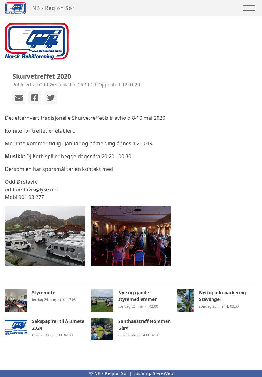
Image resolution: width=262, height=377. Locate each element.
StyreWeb (163, 373)
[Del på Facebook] (34, 97)
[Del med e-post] (18, 97)
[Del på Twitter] (50, 97)
